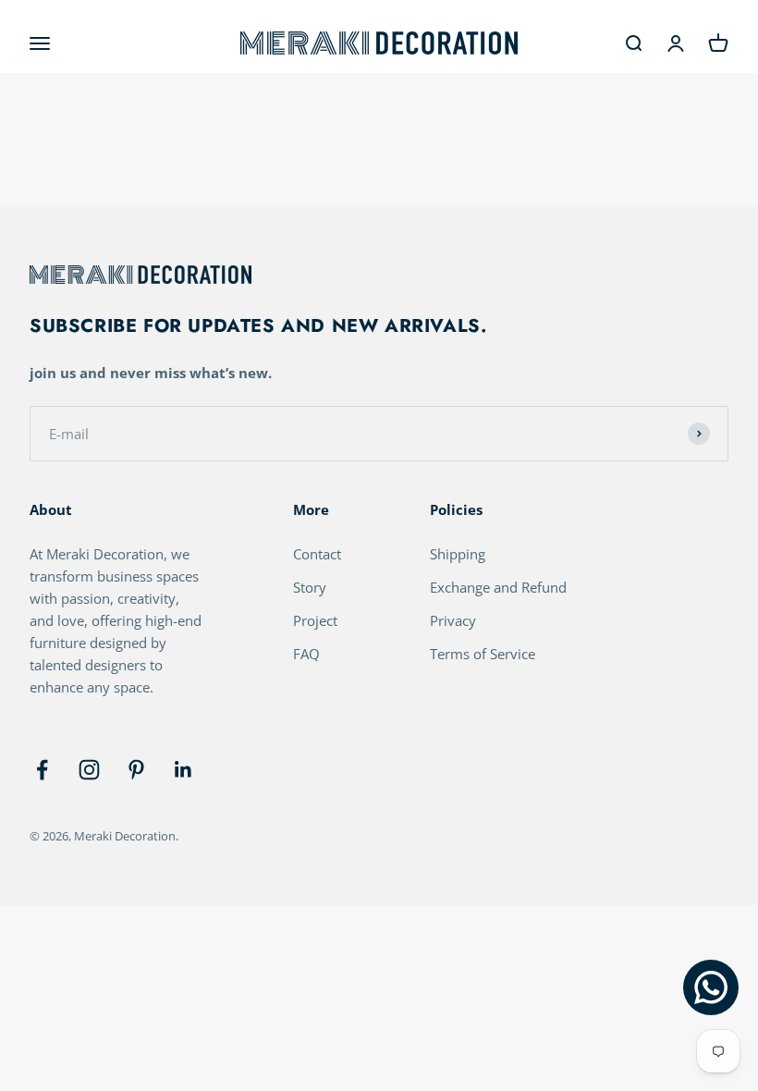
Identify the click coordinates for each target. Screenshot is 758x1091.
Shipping (457, 554)
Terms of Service (482, 653)
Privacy (453, 620)
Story (309, 587)
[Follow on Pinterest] (136, 769)
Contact (317, 554)
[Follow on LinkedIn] (183, 769)
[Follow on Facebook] (42, 769)
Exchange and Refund (498, 587)
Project (315, 620)
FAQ (306, 653)
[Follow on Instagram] (89, 769)
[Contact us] (711, 987)
